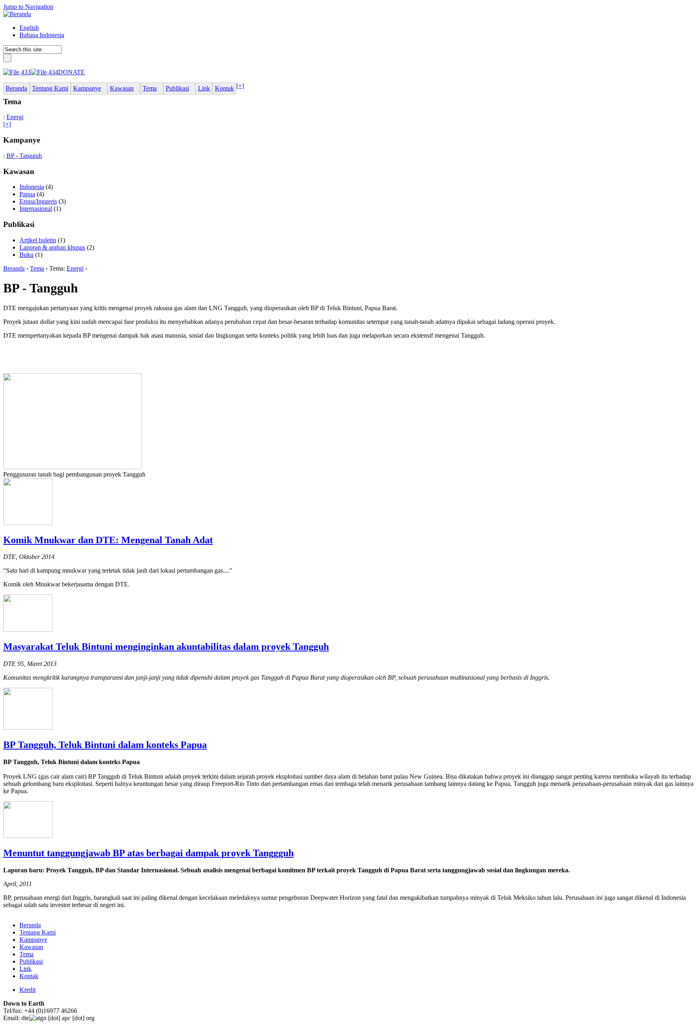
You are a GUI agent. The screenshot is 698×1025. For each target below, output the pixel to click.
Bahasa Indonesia (41, 35)
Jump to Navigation (28, 6)
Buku (26, 254)
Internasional (35, 208)
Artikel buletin (37, 240)
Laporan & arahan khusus (52, 247)
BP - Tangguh (24, 155)
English (29, 27)
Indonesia (31, 186)
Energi (14, 116)
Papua (27, 194)
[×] (240, 85)
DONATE (71, 72)
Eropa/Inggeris (38, 201)
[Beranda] (17, 14)
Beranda (14, 268)
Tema (37, 268)
